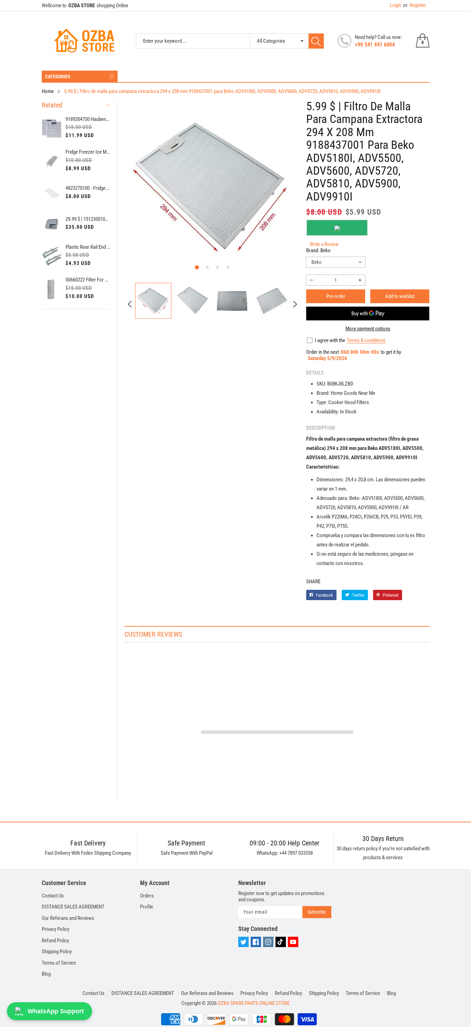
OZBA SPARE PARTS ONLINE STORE (254, 1003)
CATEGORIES (57, 76)
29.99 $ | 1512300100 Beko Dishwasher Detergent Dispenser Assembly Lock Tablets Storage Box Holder (88, 219)
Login (395, 5)
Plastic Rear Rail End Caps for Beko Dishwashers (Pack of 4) (88, 247)
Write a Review (324, 244)
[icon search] (316, 41)
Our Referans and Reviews (68, 918)
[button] (197, 267)
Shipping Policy (57, 951)
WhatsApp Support (56, 1011)
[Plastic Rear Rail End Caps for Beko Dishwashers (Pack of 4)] (52, 256)
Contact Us (53, 896)
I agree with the (330, 340)
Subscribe (317, 912)
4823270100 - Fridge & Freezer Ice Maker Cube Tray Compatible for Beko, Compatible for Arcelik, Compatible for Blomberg (88, 188)
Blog (46, 974)
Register (414, 5)
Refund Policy (55, 940)
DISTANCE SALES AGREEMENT (73, 907)
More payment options (367, 329)
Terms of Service (59, 963)
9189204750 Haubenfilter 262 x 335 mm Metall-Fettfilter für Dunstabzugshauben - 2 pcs (88, 119)
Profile (146, 907)
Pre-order (335, 296)
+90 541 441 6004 (375, 44)
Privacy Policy (55, 929)
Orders (147, 896)
